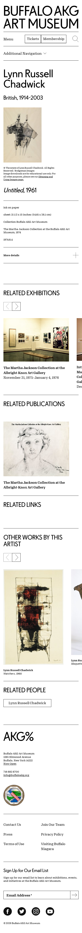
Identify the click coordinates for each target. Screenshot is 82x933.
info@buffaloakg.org (16, 775)
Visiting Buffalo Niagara (53, 846)
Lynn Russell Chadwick (28, 78)
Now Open (9, 763)
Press (7, 834)
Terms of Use (13, 844)
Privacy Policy (52, 834)
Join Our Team (53, 824)
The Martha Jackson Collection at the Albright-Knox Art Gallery (34, 370)
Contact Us (12, 824)
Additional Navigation (22, 53)
